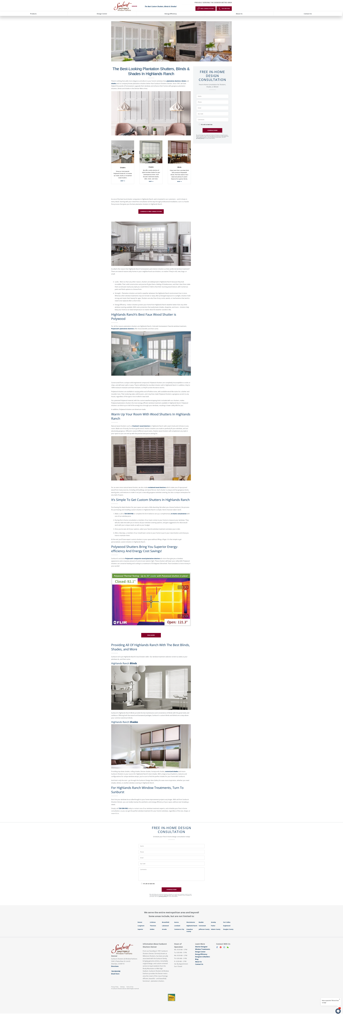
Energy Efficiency (201, 954)
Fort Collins (226, 922)
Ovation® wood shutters (141, 426)
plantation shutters (174, 81)
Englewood (226, 926)
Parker (213, 926)
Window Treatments (202, 949)
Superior (140, 929)
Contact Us (199, 964)
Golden (152, 929)
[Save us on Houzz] (228, 948)
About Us (198, 962)
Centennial (202, 926)
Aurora (176, 922)
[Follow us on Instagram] (224, 948)
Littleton (153, 922)
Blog (196, 959)
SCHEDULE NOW (212, 130)
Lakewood (165, 926)
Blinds (133, 663)
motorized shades (171, 771)
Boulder (201, 922)
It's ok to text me (206, 124)
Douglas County (228, 929)
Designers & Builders (202, 957)
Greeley (213, 922)
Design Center (200, 952)
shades (113, 83)
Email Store (115, 974)
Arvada (164, 929)
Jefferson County (204, 929)
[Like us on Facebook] (217, 948)
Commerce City (179, 929)
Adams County (215, 929)
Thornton (153, 926)
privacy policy (200, 138)
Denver (140, 922)
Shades (134, 722)
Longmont (141, 926)
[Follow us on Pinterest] (221, 948)
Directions (115, 966)
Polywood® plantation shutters (122, 329)
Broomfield (165, 922)
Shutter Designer (201, 947)
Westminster (191, 922)
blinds (184, 81)
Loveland (177, 926)
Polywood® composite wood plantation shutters (142, 558)
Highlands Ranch (192, 926)
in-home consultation (179, 514)
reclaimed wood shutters (157, 487)
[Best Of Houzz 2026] (171, 997)
